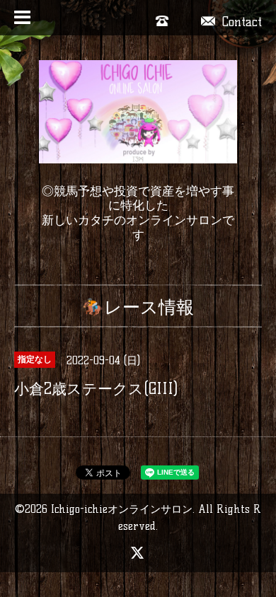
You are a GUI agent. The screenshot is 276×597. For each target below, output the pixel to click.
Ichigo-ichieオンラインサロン (121, 509)
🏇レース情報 (138, 307)
